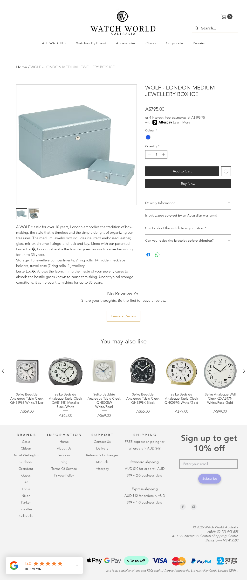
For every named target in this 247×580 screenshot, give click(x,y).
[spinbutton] (156, 154)
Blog (64, 462)
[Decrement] (149, 154)
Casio (26, 441)
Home (21, 67)
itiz (25, 448)
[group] (123, 386)
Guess (26, 475)
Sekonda (26, 516)
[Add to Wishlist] (226, 171)
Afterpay (102, 468)
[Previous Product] (3, 371)
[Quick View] (27, 371)
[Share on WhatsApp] (157, 255)
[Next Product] (244, 371)
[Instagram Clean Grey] (194, 507)
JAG (26, 482)
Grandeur (26, 468)
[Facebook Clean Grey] (183, 507)
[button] (227, 16)
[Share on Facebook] (148, 255)
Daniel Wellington (26, 455)
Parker (26, 502)
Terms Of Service (64, 468)
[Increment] (164, 154)
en (29, 448)
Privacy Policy (64, 475)
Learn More (181, 122)
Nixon (25, 495)
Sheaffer (26, 509)
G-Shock (26, 462)
